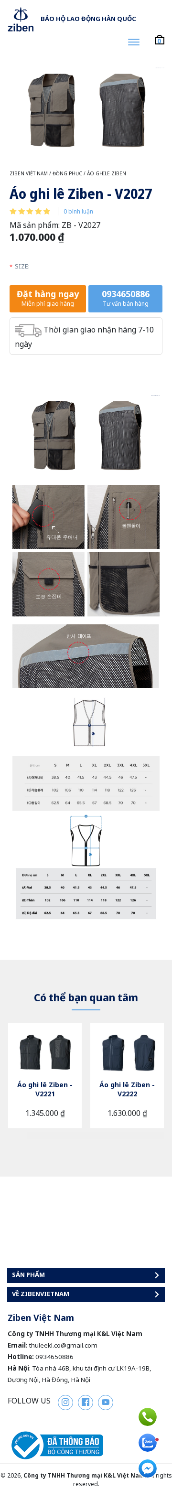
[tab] (38, 1135)
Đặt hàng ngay (48, 298)
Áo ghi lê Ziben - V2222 (127, 1089)
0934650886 (126, 298)
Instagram (65, 1402)
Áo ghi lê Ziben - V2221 (45, 1089)
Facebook (85, 1402)
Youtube (105, 1402)
